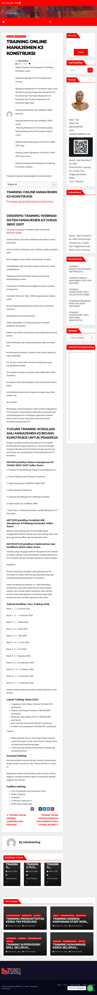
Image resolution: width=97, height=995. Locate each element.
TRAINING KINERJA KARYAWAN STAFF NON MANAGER (80, 280)
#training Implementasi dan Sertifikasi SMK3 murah (34, 122)
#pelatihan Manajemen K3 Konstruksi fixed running (33, 80)
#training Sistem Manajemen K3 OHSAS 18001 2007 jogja (35, 144)
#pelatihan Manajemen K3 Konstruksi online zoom (36, 89)
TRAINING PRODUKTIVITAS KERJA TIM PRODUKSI (80, 269)
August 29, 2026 (61, 926)
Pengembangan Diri (13, 915)
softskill (37, 915)
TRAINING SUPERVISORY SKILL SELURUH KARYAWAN (79, 292)
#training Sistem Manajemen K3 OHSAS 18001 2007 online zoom (35, 154)
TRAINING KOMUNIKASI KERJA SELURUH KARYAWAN (80, 303)
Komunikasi (57, 941)
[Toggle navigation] (50, 22)
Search (72, 35)
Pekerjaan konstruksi (15, 230)
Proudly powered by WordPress (13, 986)
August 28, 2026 (14, 951)
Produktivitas (26, 915)
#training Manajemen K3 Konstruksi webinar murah (34, 133)
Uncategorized (20, 36)
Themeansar (6, 988)
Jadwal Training (75, 985)
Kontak (84, 985)
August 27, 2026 (61, 951)
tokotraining (23, 61)
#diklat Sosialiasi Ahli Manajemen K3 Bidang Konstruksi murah (34, 69)
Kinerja (56, 915)
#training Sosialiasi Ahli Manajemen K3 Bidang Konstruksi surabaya (35, 165)
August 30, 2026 (14, 926)
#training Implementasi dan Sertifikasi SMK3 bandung (34, 112)
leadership (22, 938)
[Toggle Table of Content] (53, 185)
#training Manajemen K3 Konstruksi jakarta (34, 128)
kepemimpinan (11, 938)
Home (59, 985)
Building (10, 36)
